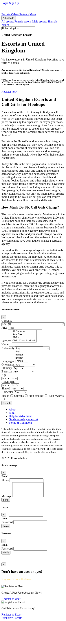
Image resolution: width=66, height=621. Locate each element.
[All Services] (24, 331)
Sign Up (14, 3)
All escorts (8, 18)
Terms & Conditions (20, 422)
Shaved (5, 388)
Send (5, 499)
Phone (5, 480)
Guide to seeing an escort (23, 419)
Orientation (7, 364)
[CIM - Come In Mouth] (24, 340)
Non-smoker (36, 395)
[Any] (21, 351)
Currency (6, 320)
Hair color (7, 391)
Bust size (6, 371)
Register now (9, 91)
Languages (7, 361)
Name (4, 344)
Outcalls (19, 395)
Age (3, 374)
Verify (6, 552)
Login (5, 3)
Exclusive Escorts (11, 617)
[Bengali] (21, 354)
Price (4, 327)
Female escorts (23, 21)
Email (4, 476)
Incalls (5, 395)
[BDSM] (24, 337)
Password (7, 522)
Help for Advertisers (20, 416)
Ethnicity (6, 368)
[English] (21, 357)
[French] (21, 361)
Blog (11, 412)
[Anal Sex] (24, 334)
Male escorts (39, 21)
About (12, 409)
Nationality (7, 348)
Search (6, 403)
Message (6, 496)
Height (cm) (8, 381)
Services (6, 340)
